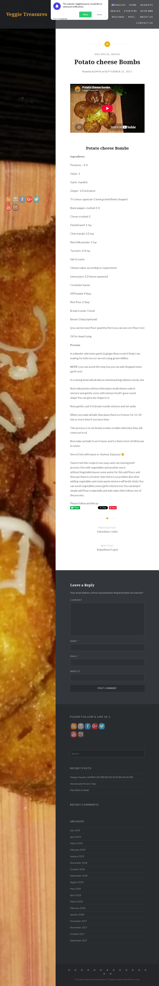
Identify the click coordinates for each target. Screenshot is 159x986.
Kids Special (102, 54)
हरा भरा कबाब (147, 11)
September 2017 (78, 940)
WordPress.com (131, 979)
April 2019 (75, 836)
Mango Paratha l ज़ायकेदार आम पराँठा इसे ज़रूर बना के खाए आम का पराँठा (101, 777)
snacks (115, 11)
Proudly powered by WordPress (90, 979)
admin (96, 71)
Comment (76, 600)
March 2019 (76, 843)
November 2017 (78, 927)
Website (75, 671)
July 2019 (75, 830)
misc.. (132, 17)
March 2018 (76, 901)
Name (74, 641)
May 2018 (75, 888)
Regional (118, 17)
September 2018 (78, 875)
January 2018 (77, 914)
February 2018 (77, 908)
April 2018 (75, 895)
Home (133, 5)
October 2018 (77, 869)
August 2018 (77, 882)
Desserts (146, 5)
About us (146, 17)
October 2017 (77, 934)
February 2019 (77, 849)
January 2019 (77, 856)
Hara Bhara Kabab (79, 790)
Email (74, 656)
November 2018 (78, 862)
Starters (130, 11)
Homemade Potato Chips (83, 783)
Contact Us (144, 23)
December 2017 (78, 921)
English (119, 5)
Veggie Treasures (26, 14)
